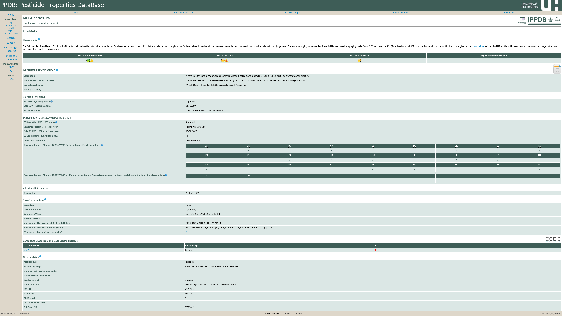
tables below (478, 46)
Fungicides (11, 31)
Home (11, 14)
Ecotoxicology (292, 12)
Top (76, 12)
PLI (11, 70)
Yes (187, 232)
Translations (508, 12)
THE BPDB (298, 314)
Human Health (400, 12)
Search (11, 38)
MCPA (26, 250)
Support (11, 43)
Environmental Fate (184, 12)
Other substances (11, 33)
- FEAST (11, 79)
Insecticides (11, 26)
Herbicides (11, 28)
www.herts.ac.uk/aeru (550, 314)
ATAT (11, 67)
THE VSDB (287, 314)
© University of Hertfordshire (15, 314)
